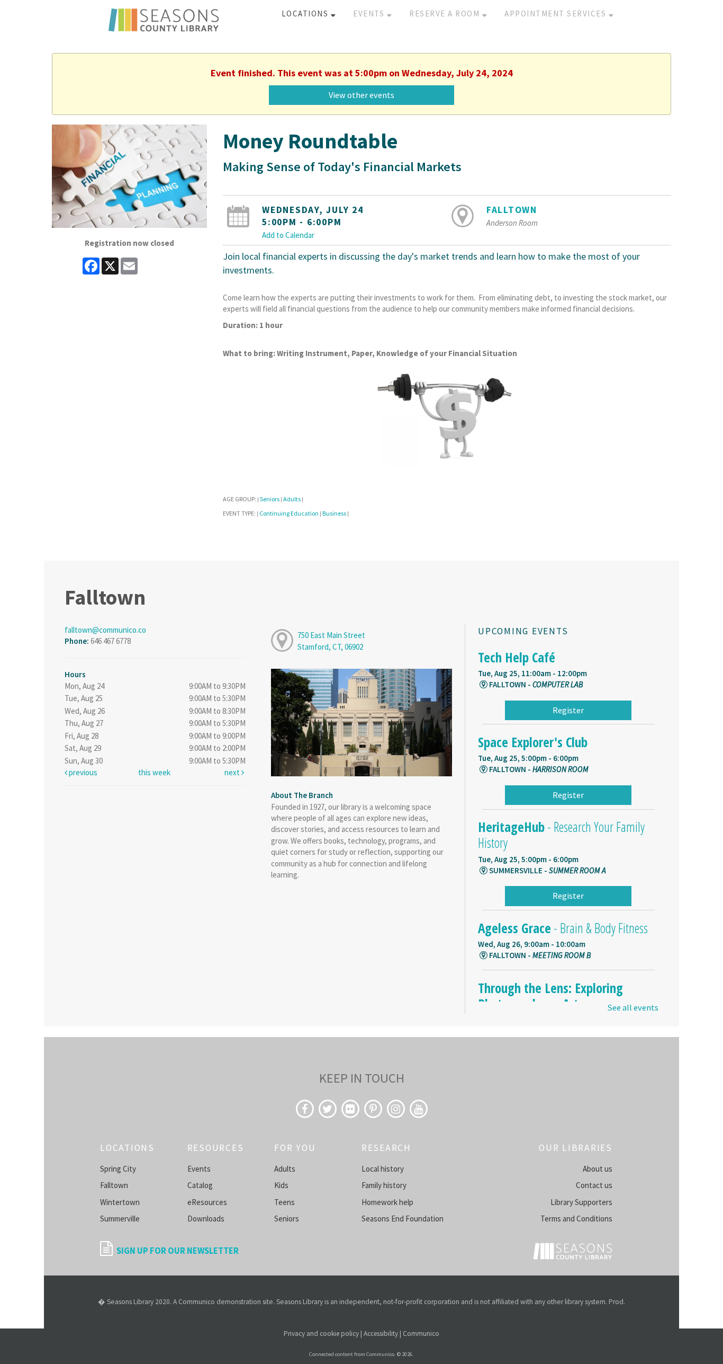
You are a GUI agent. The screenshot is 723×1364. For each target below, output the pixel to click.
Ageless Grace (563, 928)
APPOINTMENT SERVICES (556, 13)
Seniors (269, 499)
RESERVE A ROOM (445, 13)
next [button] (232, 772)
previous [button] (82, 772)
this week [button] (154, 772)
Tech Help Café (516, 657)
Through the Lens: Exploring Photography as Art (550, 996)
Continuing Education (289, 513)
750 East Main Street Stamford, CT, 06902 (331, 640)
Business (334, 513)
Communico (421, 1333)
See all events (632, 1007)
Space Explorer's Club (533, 742)
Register (568, 710)
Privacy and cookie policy (321, 1333)
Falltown (511, 210)
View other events (361, 95)
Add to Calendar (288, 235)
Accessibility (381, 1333)
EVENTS (370, 13)
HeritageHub (561, 835)
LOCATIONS (306, 13)
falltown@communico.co (105, 630)
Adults (292, 499)
